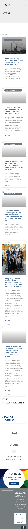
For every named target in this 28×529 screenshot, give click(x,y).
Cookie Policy (19, 518)
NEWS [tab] (4, 34)
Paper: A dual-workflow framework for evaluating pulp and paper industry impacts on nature (14, 165)
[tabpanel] (14, 217)
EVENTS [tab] (5, 399)
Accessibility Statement (19, 521)
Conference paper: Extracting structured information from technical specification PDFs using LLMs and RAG (13, 216)
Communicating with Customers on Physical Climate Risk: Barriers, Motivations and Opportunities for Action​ (13, 352)
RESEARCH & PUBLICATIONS (14, 458)
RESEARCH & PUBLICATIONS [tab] (13, 403)
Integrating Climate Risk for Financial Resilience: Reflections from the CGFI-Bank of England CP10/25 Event (14, 283)
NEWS (14, 432)
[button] (21, 4)
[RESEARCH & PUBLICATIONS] (14, 452)
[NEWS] (14, 428)
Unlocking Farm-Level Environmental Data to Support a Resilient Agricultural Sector (13, 110)
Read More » (8, 82)
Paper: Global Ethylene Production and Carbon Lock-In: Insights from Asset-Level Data (14, 61)
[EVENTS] (14, 440)
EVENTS (14, 444)
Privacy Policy (19, 514)
